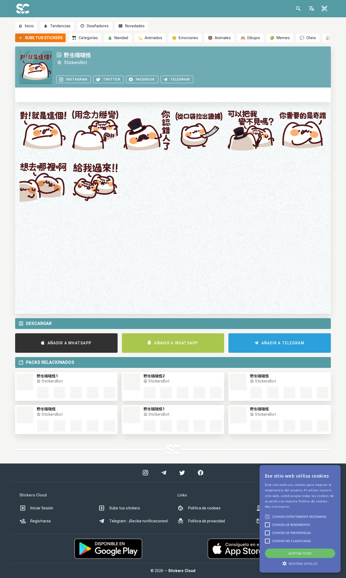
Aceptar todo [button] (300, 553)
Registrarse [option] (40, 521)
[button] (311, 8)
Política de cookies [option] (204, 508)
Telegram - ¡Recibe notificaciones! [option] (138, 521)
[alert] (300, 519)
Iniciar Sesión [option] (41, 508)
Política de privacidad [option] (206, 521)
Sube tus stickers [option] (124, 508)
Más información (277, 507)
